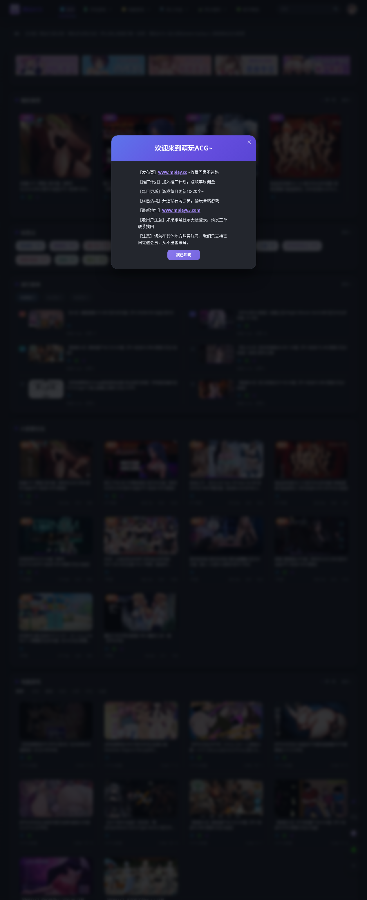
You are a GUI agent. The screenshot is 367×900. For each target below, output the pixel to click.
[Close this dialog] (249, 142)
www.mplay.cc (172, 172)
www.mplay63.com (181, 210)
